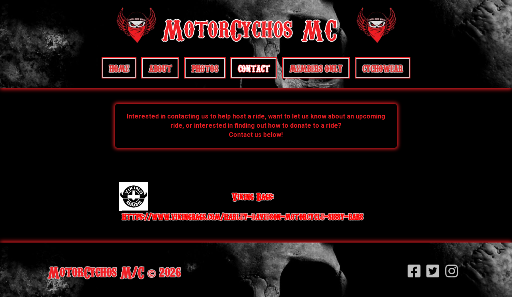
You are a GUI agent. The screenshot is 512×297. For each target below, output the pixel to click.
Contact (254, 68)
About (160, 68)
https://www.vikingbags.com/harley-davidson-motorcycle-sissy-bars (242, 216)
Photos (205, 68)
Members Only (316, 68)
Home (119, 68)
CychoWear (382, 68)
